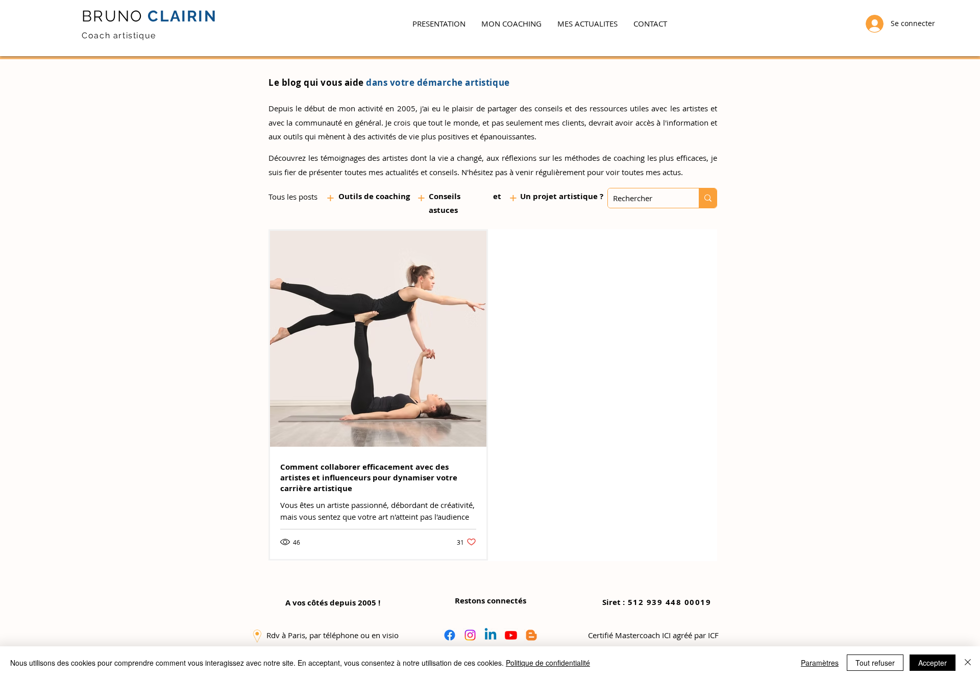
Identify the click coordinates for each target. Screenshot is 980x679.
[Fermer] (968, 662)
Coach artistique (119, 35)
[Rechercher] (708, 198)
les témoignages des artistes (358, 158)
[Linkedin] (490, 635)
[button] (511, 23)
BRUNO (112, 16)
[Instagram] (470, 635)
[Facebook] (450, 635)
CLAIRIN (180, 16)
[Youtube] (511, 635)
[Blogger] (531, 635)
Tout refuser (875, 663)
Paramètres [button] (820, 663)
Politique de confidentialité (548, 663)
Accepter (932, 663)
